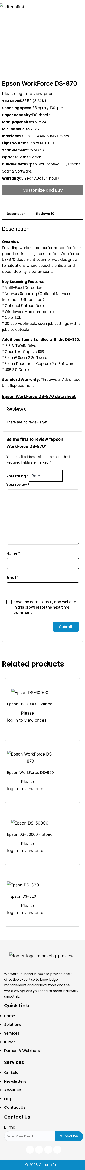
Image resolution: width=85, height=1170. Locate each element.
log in (21, 93)
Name (13, 553)
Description (16, 213)
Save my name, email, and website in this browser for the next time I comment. (45, 607)
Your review (18, 484)
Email (12, 577)
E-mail (10, 1127)
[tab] (16, 214)
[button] (81, 5)
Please (27, 713)
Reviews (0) (46, 213)
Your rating (17, 475)
